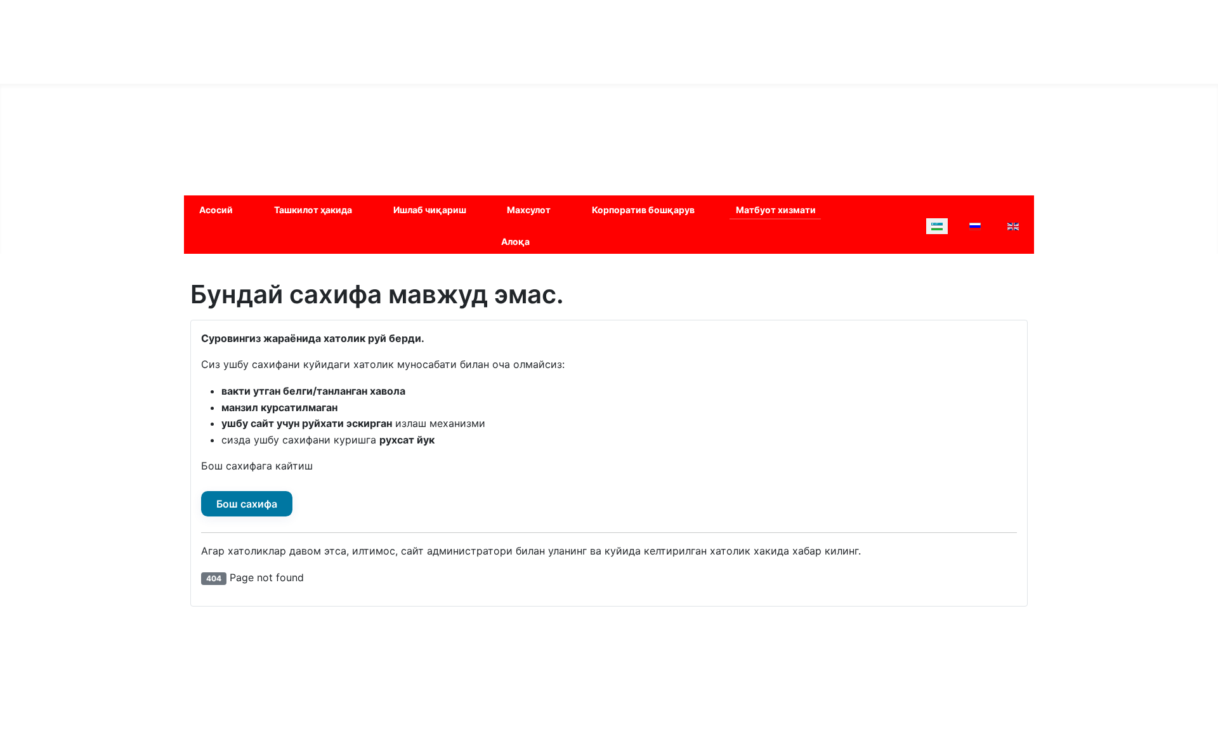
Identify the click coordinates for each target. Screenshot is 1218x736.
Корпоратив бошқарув (643, 209)
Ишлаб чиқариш (429, 209)
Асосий (216, 209)
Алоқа (515, 241)
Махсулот (529, 209)
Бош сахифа (246, 503)
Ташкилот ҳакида (313, 209)
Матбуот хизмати (776, 209)
